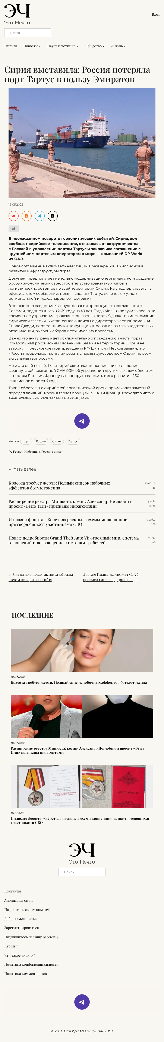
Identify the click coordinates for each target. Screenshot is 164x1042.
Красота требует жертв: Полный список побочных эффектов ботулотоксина (59, 485)
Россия (41, 441)
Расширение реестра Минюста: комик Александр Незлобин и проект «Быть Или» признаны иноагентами (71, 503)
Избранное (32, 451)
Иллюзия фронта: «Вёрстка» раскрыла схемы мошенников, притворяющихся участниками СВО (68, 521)
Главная (10, 45)
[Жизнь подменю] (125, 46)
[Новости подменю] (40, 46)
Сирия (57, 441)
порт (26, 441)
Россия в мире (51, 451)
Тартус (73, 441)
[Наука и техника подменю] (77, 46)
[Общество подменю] (103, 46)
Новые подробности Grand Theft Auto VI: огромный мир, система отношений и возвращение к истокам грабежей (74, 540)
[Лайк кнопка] (14, 228)
